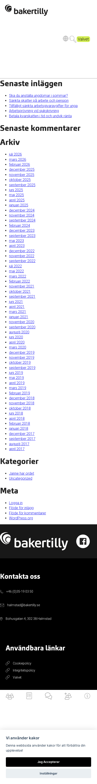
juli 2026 (15, 154)
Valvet (83, 39)
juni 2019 (16, 373)
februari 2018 (19, 423)
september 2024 (22, 220)
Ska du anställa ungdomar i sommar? (38, 95)
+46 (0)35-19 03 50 (19, 591)
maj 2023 (16, 241)
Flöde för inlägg (21, 508)
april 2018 (17, 418)
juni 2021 (16, 302)
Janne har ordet (21, 473)
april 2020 (17, 342)
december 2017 (22, 434)
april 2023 (17, 246)
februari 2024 (19, 225)
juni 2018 (16, 413)
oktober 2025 (20, 180)
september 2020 (22, 327)
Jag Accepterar (48, 762)
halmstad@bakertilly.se (23, 605)
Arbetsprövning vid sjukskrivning (34, 111)
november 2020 (21, 322)
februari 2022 (19, 281)
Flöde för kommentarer (27, 513)
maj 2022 (16, 271)
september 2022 (22, 261)
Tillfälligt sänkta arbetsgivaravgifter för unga (43, 106)
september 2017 (22, 439)
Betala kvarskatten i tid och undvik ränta (40, 116)
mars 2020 (17, 347)
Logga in (16, 503)
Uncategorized (20, 478)
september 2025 (22, 185)
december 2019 (22, 352)
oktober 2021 (20, 291)
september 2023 (22, 236)
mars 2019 (17, 388)
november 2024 (21, 215)
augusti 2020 (19, 332)
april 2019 (17, 383)
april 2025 (17, 200)
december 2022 (22, 251)
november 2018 (21, 403)
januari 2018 (18, 428)
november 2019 (21, 357)
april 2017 (17, 449)
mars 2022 (17, 276)
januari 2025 (18, 205)
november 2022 (21, 256)
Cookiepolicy (22, 663)
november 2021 (21, 286)
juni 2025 (16, 190)
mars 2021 (17, 312)
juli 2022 (15, 266)
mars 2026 (17, 159)
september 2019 (22, 368)
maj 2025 (16, 195)
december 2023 (22, 230)
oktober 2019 (20, 362)
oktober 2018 (20, 408)
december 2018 (22, 398)
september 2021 (22, 296)
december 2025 (22, 169)
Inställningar (48, 773)
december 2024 (22, 210)
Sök (72, 39)
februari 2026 (19, 164)
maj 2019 (16, 378)
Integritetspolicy (24, 670)
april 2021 (17, 307)
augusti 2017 (19, 444)
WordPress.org (21, 518)
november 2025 (21, 175)
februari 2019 (19, 393)
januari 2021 (18, 317)
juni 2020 (16, 337)
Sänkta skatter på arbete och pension (39, 100)
